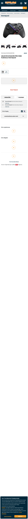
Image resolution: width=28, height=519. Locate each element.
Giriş (17, 164)
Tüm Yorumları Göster (14, 161)
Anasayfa (3, 13)
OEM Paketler (4, 10)
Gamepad (23, 13)
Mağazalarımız (22, 10)
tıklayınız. (7, 103)
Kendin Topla (13, 10)
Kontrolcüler (16, 13)
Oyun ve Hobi (10, 13)
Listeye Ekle (7, 97)
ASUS (25, 53)
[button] (2, 3)
